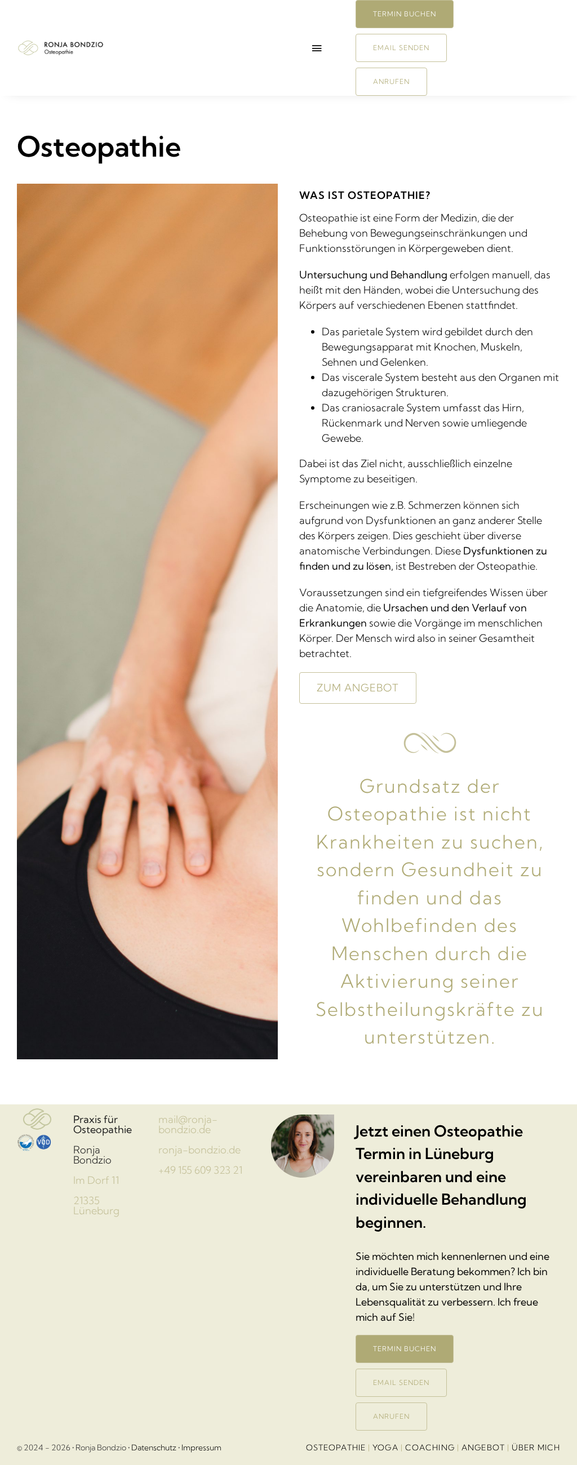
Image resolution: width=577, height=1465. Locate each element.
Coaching (430, 1447)
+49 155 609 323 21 (200, 1170)
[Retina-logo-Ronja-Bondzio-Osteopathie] (62, 44)
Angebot (483, 1447)
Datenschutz (153, 1447)
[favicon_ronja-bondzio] (37, 1109)
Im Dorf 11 (96, 1180)
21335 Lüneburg (96, 1205)
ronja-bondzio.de (199, 1149)
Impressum (201, 1447)
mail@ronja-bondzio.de (188, 1124)
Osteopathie (336, 1447)
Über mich (536, 1447)
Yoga (385, 1447)
